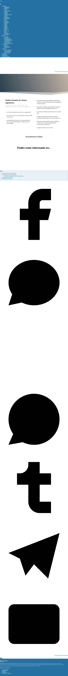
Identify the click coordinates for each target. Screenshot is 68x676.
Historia (5, 48)
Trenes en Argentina (6, 56)
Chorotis (5, 12)
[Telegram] (34, 589)
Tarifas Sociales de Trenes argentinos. (9, 174)
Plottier (5, 26)
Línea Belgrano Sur (8, 39)
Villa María (6, 34)
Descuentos (6, 46)
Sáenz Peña (6, 30)
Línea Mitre (6, 37)
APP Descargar (7, 47)
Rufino (5, 29)
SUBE (5, 45)
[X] (34, 384)
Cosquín (5, 16)
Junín (5, 20)
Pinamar (5, 25)
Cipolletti (6, 13)
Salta (5, 31)
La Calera (6, 21)
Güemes (5, 19)
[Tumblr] (34, 521)
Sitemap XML (8, 667)
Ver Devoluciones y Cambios (7, 177)
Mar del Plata (6, 22)
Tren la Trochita (7, 52)
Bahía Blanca (6, 7)
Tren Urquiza (6, 41)
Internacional (4, 55)
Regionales (4, 53)
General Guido (7, 18)
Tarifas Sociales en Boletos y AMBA (9, 173)
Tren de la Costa (7, 51)
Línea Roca (6, 36)
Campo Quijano (7, 10)
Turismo (3, 49)
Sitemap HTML (2, 667)
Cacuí (5, 9)
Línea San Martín (7, 42)
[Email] (34, 657)
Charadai (6, 11)
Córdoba (6, 15)
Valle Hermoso (7, 33)
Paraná (5, 24)
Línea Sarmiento (7, 38)
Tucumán (6, 32)
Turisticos (3, 671)
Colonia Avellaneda (8, 14)
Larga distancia (5, 54)
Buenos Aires (6, 6)
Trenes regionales (5, 669)
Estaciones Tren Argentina (6, 673)
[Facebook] (34, 248)
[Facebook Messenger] (34, 316)
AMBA (3, 35)
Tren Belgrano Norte (8, 40)
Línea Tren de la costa (8, 43)
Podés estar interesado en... (7, 178)
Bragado (5, 8)
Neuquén (6, 23)
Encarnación (6, 17)
